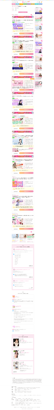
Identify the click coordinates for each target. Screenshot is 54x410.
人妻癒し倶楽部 (15, 371)
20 (17, 214)
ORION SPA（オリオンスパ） (23, 241)
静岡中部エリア (25, 389)
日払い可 (16, 398)
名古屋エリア (16, 387)
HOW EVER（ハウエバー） (30, 241)
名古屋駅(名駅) (19, 387)
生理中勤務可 (35, 399)
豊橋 (22, 388)
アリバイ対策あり (23, 400)
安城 (19, 388)
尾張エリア (28, 388)
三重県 (12, 392)
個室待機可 (28, 399)
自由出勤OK (25, 399)
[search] (14, 2)
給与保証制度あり (19, 398)
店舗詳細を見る (26, 33)
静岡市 (28, 389)
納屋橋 (21, 387)
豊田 (20, 388)
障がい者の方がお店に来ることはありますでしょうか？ (22, 269)
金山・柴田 (36, 387)
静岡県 (12, 389)
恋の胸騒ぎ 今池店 (31, 265)
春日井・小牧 (32, 388)
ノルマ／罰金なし (21, 399)
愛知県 (12, 387)
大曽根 (34, 387)
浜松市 (19, 389)
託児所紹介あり (38, 399)
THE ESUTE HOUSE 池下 (14, 241)
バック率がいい (23, 398)
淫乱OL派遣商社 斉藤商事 (15, 195)
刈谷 (21, 388)
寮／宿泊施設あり (17, 400)
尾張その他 (35, 388)
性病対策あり (27, 400)
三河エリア (16, 388)
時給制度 (26, 398)
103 (17, 134)
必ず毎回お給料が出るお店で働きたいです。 (21, 249)
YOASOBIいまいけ (14, 19)
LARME (32, 287)
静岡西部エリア (16, 389)
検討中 (41, 2)
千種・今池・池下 (31, 387)
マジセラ (13, 79)
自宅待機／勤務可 (31, 399)
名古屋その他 (38, 387)
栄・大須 (26, 387)
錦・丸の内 (24, 387)
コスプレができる (34, 400)
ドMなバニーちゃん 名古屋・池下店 (16, 95)
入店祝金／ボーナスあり (30, 398)
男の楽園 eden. (14, 158)
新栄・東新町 (28, 387)
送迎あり (20, 400)
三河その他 (24, 388)
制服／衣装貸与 (30, 400)
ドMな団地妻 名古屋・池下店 (16, 59)
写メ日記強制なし (17, 399)
